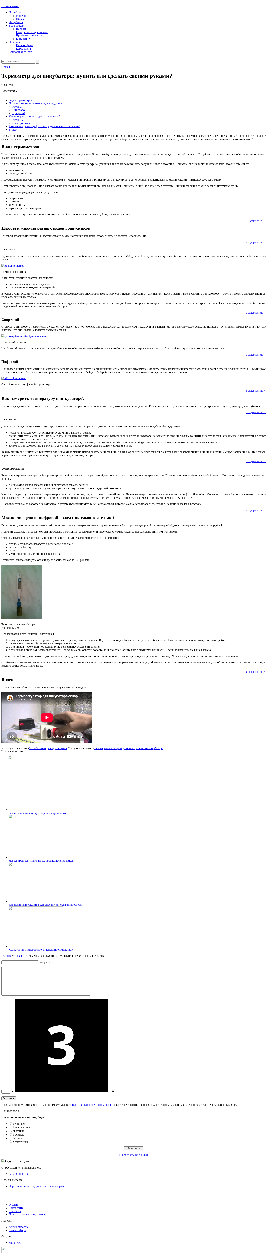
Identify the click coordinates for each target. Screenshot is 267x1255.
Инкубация (16, 22)
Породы (21, 28)
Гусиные (18, 1134)
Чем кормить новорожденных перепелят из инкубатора (128, 748)
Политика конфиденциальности (28, 1214)
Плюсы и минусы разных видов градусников (37, 103)
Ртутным (17, 119)
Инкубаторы (16, 12)
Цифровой (18, 113)
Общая (20, 19)
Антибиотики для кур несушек (48, 748)
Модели (21, 15)
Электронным (21, 123)
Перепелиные (21, 1127)
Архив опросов (18, 1173)
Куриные (19, 1123)
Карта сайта (23, 48)
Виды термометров (21, 100)
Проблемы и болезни (29, 35)
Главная (6, 955)
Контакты (15, 1211)
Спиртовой (19, 109)
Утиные (18, 1138)
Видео (13, 129)
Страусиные (20, 1141)
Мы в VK (15, 1242)
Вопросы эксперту (20, 51)
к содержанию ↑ (256, 220)
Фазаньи (18, 1130)
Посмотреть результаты (133, 1154)
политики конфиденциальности (91, 1104)
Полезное (15, 42)
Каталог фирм (24, 45)
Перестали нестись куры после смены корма (36, 1186)
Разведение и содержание (32, 32)
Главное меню (10, 6)
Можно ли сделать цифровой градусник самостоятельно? (44, 126)
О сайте (13, 1204)
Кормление (23, 38)
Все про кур (16, 25)
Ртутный (17, 106)
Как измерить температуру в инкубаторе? (34, 116)
